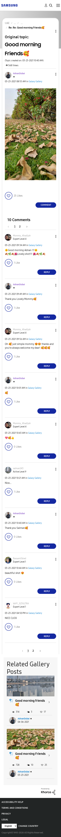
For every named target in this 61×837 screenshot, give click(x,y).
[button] (50, 74)
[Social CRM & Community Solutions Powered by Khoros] (48, 791)
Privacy (6, 813)
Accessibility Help (12, 802)
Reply (47, 272)
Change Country (28, 826)
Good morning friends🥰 (30, 702)
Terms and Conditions (15, 808)
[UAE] (9, 5)
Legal (5, 819)
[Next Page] (25, 226)
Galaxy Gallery (35, 81)
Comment (46, 205)
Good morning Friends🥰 (30, 756)
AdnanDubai (24, 718)
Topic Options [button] (50, 31)
